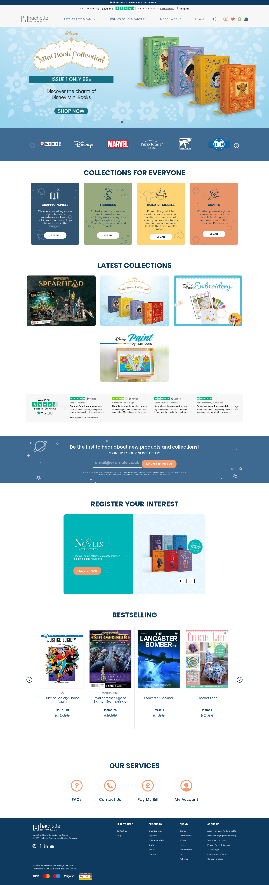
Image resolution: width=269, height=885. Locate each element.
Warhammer (186, 849)
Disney (183, 831)
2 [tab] (122, 122)
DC (181, 854)
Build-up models (156, 840)
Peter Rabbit (186, 835)
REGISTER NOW (87, 571)
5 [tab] (137, 122)
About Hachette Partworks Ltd (221, 831)
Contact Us (121, 831)
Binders (152, 854)
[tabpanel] (134, 77)
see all (55, 235)
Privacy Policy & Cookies (218, 845)
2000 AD (184, 840)
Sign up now (159, 464)
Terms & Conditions (216, 840)
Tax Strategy (213, 849)
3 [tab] (127, 122)
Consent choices (215, 859)
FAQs (119, 835)
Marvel (183, 845)
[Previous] (181, 581)
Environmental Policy (217, 854)
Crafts (151, 845)
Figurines (153, 835)
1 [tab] (117, 122)
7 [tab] (147, 122)
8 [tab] (152, 122)
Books (152, 849)
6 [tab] (142, 122)
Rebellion (184, 859)
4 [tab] (132, 122)
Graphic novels (155, 831)
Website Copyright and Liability (221, 835)
